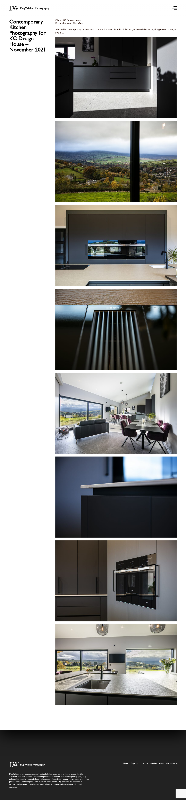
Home (125, 763)
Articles (153, 763)
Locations (144, 763)
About (161, 763)
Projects (134, 763)
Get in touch (171, 763)
